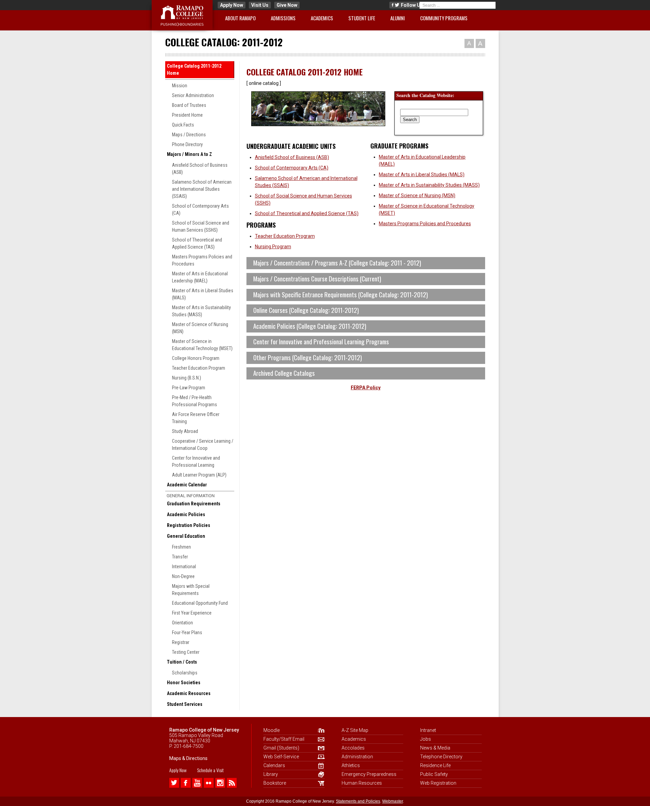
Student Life (361, 18)
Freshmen (181, 547)
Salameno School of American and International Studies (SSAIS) (202, 189)
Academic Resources (189, 693)
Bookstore (274, 783)
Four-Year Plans (187, 632)
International (184, 566)
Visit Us (259, 5)
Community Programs (444, 18)
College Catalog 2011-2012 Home (194, 69)
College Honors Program (195, 358)
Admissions (283, 18)
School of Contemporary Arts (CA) (200, 209)
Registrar (180, 642)
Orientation (182, 622)
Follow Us (411, 5)
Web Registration (438, 783)
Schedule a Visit (210, 770)
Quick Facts (183, 125)
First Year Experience (192, 613)
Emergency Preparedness (369, 774)
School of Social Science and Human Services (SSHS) (200, 226)
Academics (322, 18)
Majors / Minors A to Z (189, 154)
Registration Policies (188, 525)
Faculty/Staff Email (283, 739)
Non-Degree (183, 576)
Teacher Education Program (198, 368)
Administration (357, 756)
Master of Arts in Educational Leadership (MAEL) (200, 277)
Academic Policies (186, 514)
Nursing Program (273, 246)
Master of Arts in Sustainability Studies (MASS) (201, 311)
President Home (187, 115)
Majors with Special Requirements (191, 589)
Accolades (353, 748)
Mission (179, 85)
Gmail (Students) (281, 748)
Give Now (287, 5)
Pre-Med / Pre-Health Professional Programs (194, 401)
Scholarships (184, 672)
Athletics (351, 765)
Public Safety (434, 774)
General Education (186, 536)
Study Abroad (185, 431)
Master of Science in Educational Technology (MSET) (202, 345)
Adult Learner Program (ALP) (199, 475)
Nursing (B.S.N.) (186, 378)
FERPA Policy (366, 387)
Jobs (425, 739)
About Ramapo (240, 18)
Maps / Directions (189, 134)
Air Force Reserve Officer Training (195, 418)
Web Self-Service (281, 756)
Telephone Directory (441, 756)
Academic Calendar (187, 484)
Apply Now (231, 5)
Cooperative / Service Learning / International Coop (202, 444)
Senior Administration (193, 95)
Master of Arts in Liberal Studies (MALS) (202, 294)
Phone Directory (187, 144)
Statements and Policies (358, 801)
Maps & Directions (188, 758)
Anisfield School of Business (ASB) (200, 168)
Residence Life (435, 765)
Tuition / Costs (182, 662)
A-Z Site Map (355, 730)
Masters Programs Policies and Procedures (202, 260)
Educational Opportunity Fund (200, 603)
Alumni (397, 18)
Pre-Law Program (188, 387)
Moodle (271, 730)
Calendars (274, 765)
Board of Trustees (189, 105)
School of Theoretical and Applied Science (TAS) (197, 243)
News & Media (435, 748)
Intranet (428, 730)
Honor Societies (183, 682)
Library (270, 774)
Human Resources (362, 783)
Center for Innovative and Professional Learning (196, 461)
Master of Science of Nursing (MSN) (200, 328)
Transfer (180, 556)
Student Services (184, 704)
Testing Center (185, 652)
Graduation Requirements (193, 503)
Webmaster (392, 801)
